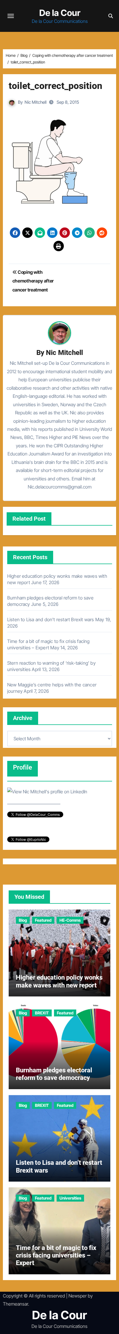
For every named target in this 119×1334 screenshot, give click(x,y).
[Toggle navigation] (11, 16)
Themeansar (15, 1304)
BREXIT (42, 1012)
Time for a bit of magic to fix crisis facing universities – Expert (56, 1255)
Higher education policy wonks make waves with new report (59, 981)
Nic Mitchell (36, 102)
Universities (70, 1198)
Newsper (77, 1296)
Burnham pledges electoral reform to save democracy (54, 1074)
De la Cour (59, 13)
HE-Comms (70, 920)
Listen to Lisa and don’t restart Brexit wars (50, 619)
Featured (43, 920)
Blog (23, 920)
